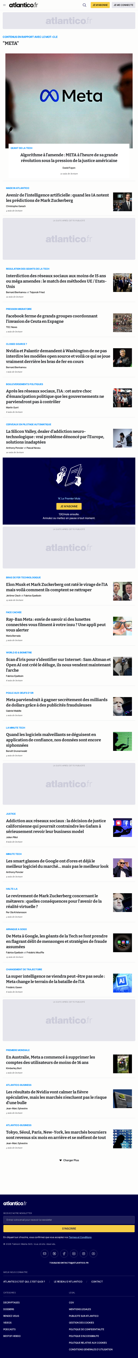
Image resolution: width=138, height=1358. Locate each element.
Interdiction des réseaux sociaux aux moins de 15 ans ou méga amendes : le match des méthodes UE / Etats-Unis (56, 281)
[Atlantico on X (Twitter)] (54, 1254)
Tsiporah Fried (37, 292)
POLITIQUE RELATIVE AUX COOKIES (88, 1342)
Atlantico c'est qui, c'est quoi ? (24, 1281)
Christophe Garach (16, 206)
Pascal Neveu (34, 447)
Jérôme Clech (13, 595)
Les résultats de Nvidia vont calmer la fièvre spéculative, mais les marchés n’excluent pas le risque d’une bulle (56, 1097)
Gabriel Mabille (13, 710)
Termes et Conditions (80, 1237)
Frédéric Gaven (14, 987)
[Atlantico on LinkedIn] (74, 1254)
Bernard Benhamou (16, 292)
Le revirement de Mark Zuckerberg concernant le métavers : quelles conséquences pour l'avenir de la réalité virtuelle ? (54, 901)
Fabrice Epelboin (32, 595)
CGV (71, 1302)
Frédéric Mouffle (35, 952)
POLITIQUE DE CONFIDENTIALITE (86, 1329)
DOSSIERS (8, 1309)
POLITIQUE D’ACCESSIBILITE (84, 1336)
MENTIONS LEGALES (80, 1309)
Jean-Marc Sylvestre (17, 1108)
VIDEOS (7, 1322)
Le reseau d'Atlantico (68, 1281)
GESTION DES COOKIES (81, 1322)
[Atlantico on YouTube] (93, 1254)
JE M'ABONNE (100, 5)
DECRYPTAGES (11, 1302)
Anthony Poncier (14, 447)
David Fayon (69, 167)
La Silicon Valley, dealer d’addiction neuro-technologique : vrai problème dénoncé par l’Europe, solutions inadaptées (55, 437)
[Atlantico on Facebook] (64, 1254)
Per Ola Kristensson (16, 912)
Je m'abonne (69, 506)
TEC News (11, 327)
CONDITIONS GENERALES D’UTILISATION (91, 1349)
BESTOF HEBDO (12, 1336)
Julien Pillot (12, 837)
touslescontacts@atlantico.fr (69, 1263)
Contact (97, 1281)
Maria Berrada (13, 635)
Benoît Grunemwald (16, 751)
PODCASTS (9, 1329)
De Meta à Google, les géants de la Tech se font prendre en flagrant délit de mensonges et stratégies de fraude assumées (57, 941)
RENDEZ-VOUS (11, 1315)
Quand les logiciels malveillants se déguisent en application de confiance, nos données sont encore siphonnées (53, 740)
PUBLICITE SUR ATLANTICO (83, 1315)
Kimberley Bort (14, 1068)
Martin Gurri (12, 407)
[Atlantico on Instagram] (84, 1254)
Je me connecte (123, 5)
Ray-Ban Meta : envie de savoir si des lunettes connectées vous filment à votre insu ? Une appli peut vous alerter (56, 624)
